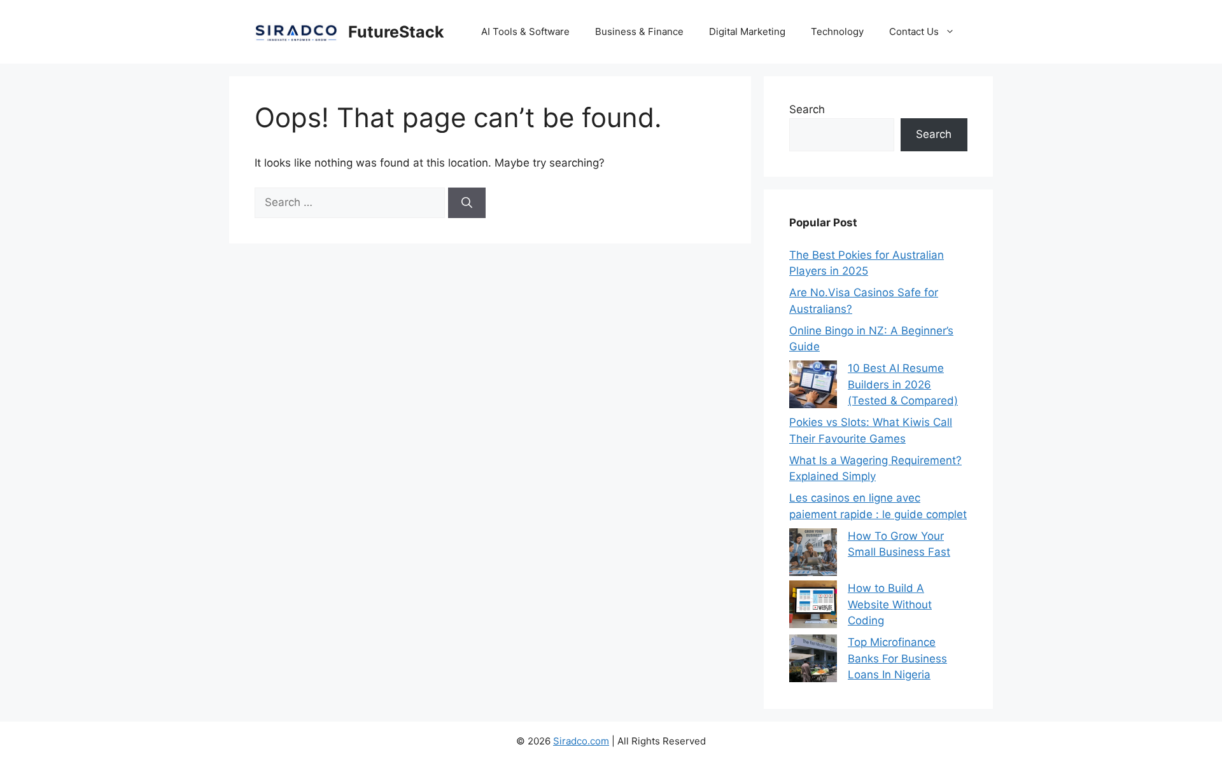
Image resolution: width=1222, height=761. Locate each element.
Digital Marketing (747, 31)
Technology (837, 31)
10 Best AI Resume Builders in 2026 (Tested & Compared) (903, 384)
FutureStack (396, 31)
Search (807, 109)
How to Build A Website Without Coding (890, 604)
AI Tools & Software (525, 31)
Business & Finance (639, 31)
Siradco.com (581, 741)
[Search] (467, 203)
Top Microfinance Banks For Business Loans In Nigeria (897, 658)
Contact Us (914, 31)
